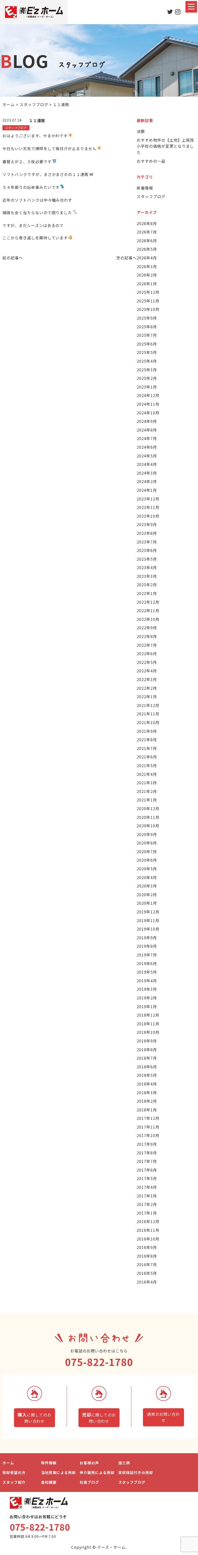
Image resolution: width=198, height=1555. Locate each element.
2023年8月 (147, 533)
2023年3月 (147, 576)
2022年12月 (148, 602)
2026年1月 (147, 283)
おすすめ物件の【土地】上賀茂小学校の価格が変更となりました (165, 146)
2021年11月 (148, 714)
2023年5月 (147, 559)
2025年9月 (147, 318)
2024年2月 (147, 481)
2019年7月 (147, 955)
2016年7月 (147, 1264)
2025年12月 (148, 292)
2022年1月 (147, 696)
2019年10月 (148, 929)
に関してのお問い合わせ (34, 1417)
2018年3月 (147, 1092)
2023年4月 (147, 567)
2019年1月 (147, 1006)
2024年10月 (148, 413)
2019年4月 (147, 980)
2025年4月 (147, 361)
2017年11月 (148, 1127)
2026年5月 (147, 249)
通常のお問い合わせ (163, 1417)
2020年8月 (147, 843)
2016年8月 (147, 1256)
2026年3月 (147, 266)
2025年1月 (147, 387)
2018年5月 (147, 1075)
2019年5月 (147, 972)
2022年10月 (148, 619)
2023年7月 (147, 542)
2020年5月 (147, 869)
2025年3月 (147, 370)
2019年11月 (148, 920)
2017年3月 (147, 1196)
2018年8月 (147, 1049)
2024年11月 (148, 404)
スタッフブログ (151, 196)
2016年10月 (148, 1239)
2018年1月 (147, 1110)
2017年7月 (147, 1161)
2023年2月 (147, 584)
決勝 (141, 131)
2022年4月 (147, 671)
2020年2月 (147, 894)
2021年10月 (148, 722)
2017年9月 (147, 1144)
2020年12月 (148, 808)
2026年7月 (147, 232)
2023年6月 (147, 550)
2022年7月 (147, 645)
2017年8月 (147, 1153)
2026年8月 (147, 223)
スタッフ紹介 (14, 1482)
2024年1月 (147, 490)
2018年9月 (147, 1041)
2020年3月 (147, 886)
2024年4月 (147, 464)
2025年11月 (148, 301)
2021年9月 (147, 731)
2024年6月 (147, 447)
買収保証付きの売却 (135, 1472)
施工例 (124, 1462)
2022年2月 (147, 688)
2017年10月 (148, 1135)
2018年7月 (147, 1058)
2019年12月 (148, 912)
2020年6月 (147, 860)
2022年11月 (148, 610)
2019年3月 (147, 989)
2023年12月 (148, 499)
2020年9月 (147, 834)
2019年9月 (147, 937)
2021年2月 (147, 791)
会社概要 (49, 1482)
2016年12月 (148, 1221)
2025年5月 (147, 352)
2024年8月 (147, 430)
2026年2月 (147, 275)
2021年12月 (148, 705)
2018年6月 (147, 1067)
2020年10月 (148, 826)
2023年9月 (147, 524)
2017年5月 (147, 1178)
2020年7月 (147, 851)
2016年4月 (147, 1282)
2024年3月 (147, 473)
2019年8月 (147, 946)
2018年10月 (148, 1032)
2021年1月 (147, 800)
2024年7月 (147, 438)
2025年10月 (148, 309)
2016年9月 (147, 1247)
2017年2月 (147, 1204)
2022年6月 (147, 653)
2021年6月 (147, 757)
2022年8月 (147, 636)
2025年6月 (147, 344)
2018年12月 (148, 1015)
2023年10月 (148, 516)
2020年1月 (147, 903)
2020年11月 (148, 817)
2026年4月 (147, 258)
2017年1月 (147, 1213)
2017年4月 (147, 1187)
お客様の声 (89, 1462)
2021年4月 (147, 774)
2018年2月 (147, 1101)
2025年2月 (147, 378)
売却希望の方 (14, 1472)
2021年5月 (147, 765)
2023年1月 (147, 593)
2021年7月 (147, 748)
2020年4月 (147, 877)
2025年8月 (147, 327)
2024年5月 (147, 456)
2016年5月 (147, 1273)
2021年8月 (147, 739)
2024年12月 (148, 395)
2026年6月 (147, 240)
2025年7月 (147, 335)
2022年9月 (147, 628)
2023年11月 (148, 507)
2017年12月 (148, 1118)
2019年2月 (147, 998)
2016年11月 (148, 1230)
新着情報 (145, 188)
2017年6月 (147, 1170)
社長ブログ (89, 1482)
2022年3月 (147, 679)
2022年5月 (147, 662)
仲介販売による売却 (97, 1472)
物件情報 (49, 1462)
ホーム (8, 1462)
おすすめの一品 (151, 161)
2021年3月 (147, 782)
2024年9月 (147, 421)
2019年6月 (147, 963)
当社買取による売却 (58, 1472)
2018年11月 (148, 1024)
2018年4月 (147, 1084)
